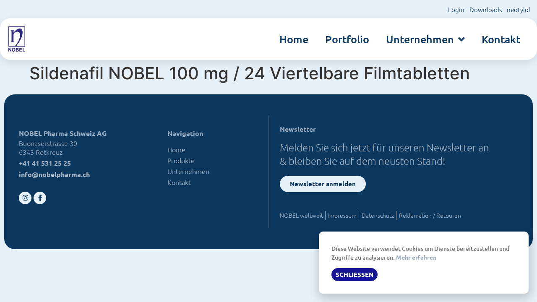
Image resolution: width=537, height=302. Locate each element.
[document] (268, 151)
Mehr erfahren (416, 257)
